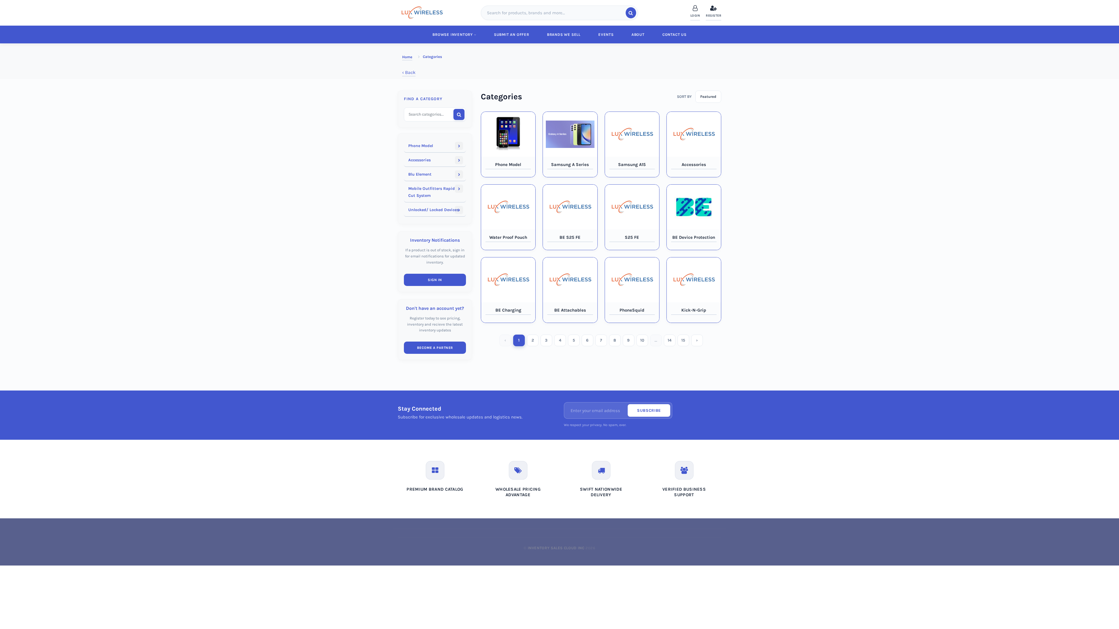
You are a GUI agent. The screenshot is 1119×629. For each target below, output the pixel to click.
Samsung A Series (570, 164)
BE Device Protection (693, 237)
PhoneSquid (632, 310)
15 (683, 340)
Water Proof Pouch (508, 237)
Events (606, 34)
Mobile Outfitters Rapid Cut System (431, 192)
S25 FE (632, 237)
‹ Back (409, 72)
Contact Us (674, 34)
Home (407, 57)
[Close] (1109, 21)
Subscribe (649, 410)
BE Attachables (570, 310)
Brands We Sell (563, 34)
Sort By (684, 96)
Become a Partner (435, 348)
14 (669, 340)
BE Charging (508, 310)
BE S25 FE (570, 237)
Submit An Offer (511, 34)
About (638, 34)
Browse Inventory (452, 34)
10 (642, 340)
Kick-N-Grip (693, 310)
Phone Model (420, 145)
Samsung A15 (632, 164)
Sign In (435, 280)
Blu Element (420, 174)
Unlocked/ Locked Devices (433, 209)
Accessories (419, 160)
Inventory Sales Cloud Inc (556, 548)
